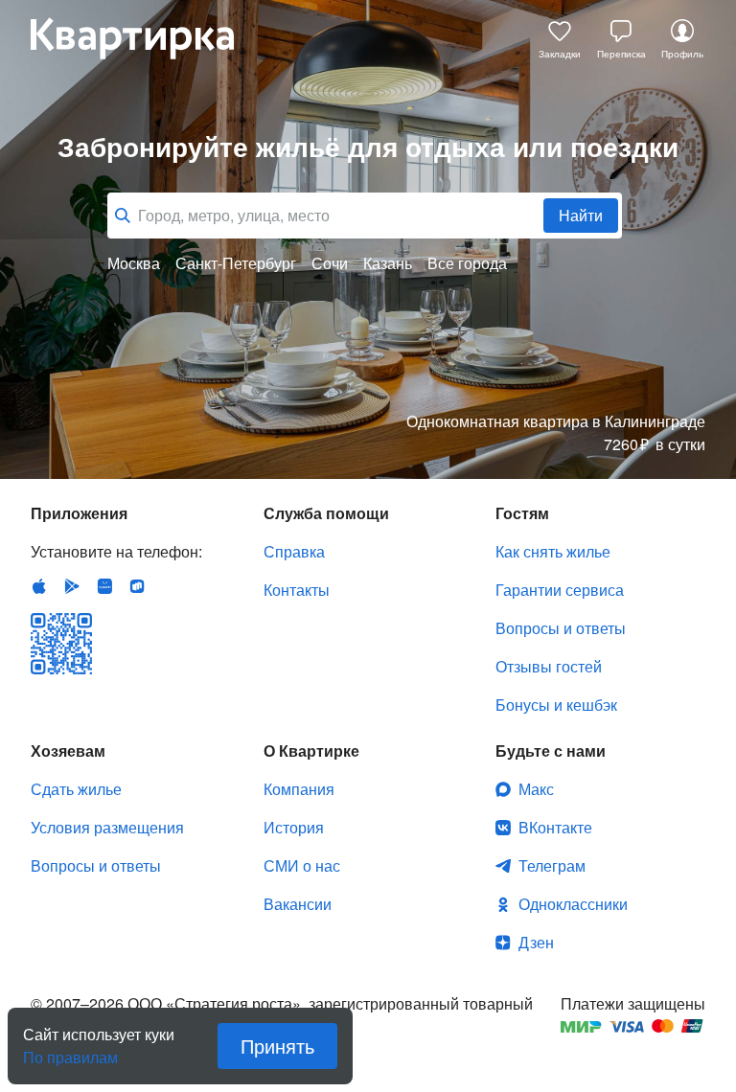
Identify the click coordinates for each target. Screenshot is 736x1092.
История (294, 827)
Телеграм (552, 865)
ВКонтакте (555, 827)
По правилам (70, 1050)
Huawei (104, 586)
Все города (467, 263)
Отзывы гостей (548, 666)
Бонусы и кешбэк (556, 705)
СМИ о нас (302, 865)
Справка (294, 551)
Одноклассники (573, 904)
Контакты (297, 590)
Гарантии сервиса (559, 590)
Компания (299, 789)
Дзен (536, 942)
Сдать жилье (76, 789)
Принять (277, 1045)
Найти (581, 215)
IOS (39, 586)
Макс (536, 789)
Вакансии (298, 904)
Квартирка (146, 38)
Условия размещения (107, 827)
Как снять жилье (552, 551)
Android (71, 586)
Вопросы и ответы (560, 628)
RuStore (137, 586)
